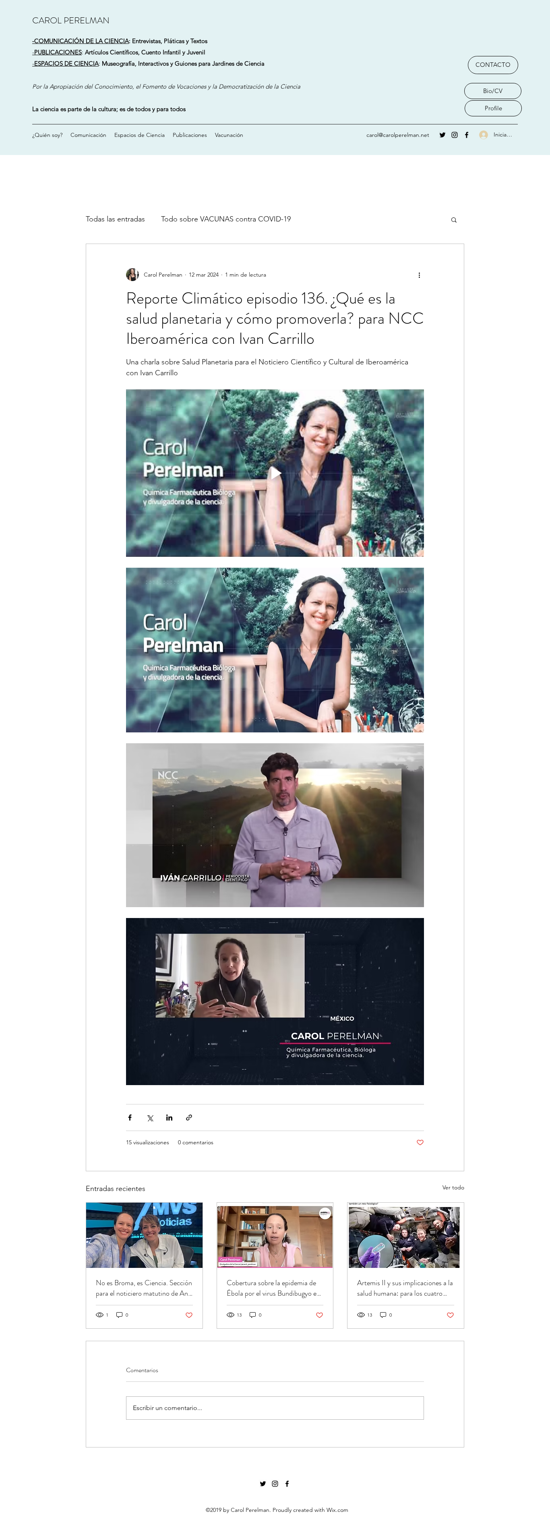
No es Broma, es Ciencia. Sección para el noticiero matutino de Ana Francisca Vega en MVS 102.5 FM (144, 1288)
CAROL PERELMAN (71, 20)
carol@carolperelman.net (397, 135)
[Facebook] (467, 135)
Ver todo (453, 1187)
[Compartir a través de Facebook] (130, 1117)
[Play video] (275, 473)
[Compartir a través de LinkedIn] (169, 1117)
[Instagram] (455, 135)
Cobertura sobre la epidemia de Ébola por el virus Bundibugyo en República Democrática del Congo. (273, 1288)
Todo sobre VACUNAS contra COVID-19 (226, 219)
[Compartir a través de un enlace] (189, 1117)
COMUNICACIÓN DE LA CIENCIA (81, 41)
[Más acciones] (419, 274)
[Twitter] (442, 135)
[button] (454, 219)
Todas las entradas (115, 219)
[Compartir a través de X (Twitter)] (149, 1117)
